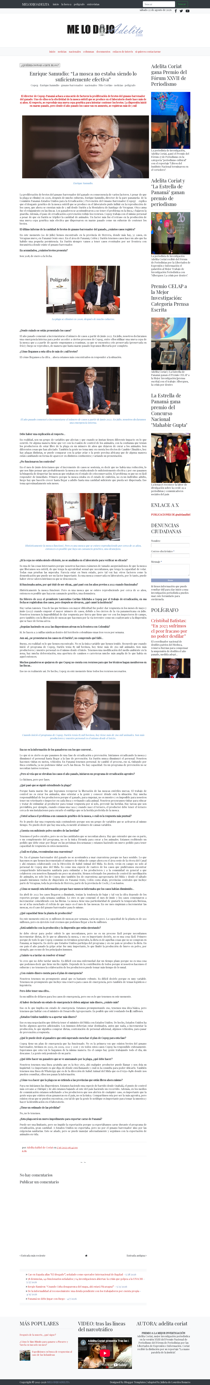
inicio (56, 4)
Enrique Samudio (50, 85)
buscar (182, 4)
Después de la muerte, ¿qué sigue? (38, 1334)
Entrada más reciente (33, 1255)
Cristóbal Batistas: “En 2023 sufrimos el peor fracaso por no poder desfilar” (169, 628)
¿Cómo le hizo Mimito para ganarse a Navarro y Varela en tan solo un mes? (44, 1343)
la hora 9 (66, 4)
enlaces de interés (123, 51)
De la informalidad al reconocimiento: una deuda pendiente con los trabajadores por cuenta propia (83, 1291)
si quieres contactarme (148, 51)
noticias (62, 51)
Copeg (35, 85)
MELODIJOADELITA (35, 4)
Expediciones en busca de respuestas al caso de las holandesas (52, 1353)
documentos (103, 51)
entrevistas (93, 4)
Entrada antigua (136, 1255)
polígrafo (79, 4)
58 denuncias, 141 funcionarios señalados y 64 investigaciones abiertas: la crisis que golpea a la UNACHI (85, 1278)
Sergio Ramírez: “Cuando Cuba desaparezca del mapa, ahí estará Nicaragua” (71, 1286)
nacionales (75, 51)
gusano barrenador (72, 85)
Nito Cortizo (106, 85)
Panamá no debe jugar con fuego (46, 1298)
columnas (88, 51)
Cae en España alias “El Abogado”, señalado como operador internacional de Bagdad (75, 1274)
